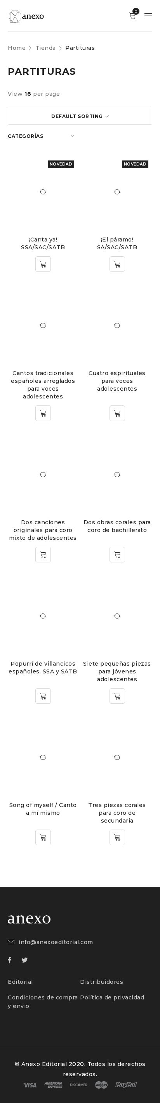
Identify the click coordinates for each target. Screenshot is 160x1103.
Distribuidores (101, 981)
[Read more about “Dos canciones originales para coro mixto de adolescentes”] (43, 554)
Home (17, 47)
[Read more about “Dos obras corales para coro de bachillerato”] (117, 554)
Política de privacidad (112, 997)
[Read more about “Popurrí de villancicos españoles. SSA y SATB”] (43, 696)
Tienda (45, 47)
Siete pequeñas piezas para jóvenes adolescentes (117, 671)
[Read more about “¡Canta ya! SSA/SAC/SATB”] (43, 264)
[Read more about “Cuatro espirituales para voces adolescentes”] (117, 413)
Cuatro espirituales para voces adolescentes (117, 381)
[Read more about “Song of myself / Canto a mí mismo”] (43, 837)
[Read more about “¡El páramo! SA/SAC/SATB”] (117, 264)
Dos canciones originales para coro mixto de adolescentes (43, 530)
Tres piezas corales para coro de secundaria (117, 813)
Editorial (20, 981)
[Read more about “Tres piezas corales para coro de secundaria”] (117, 837)
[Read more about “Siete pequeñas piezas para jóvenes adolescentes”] (117, 696)
